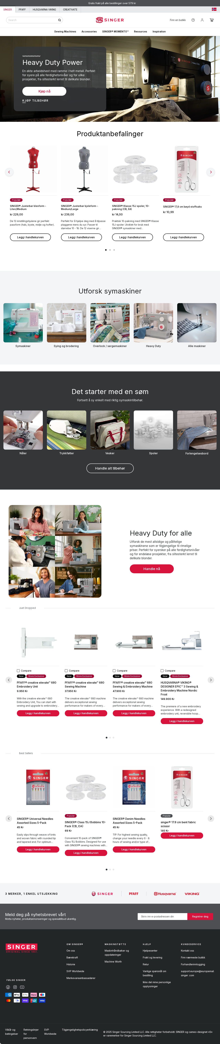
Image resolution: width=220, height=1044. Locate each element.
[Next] (211, 172)
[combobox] (34, 20)
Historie (71, 964)
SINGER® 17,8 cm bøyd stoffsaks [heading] (182, 206)
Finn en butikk (178, 20)
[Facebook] (8, 987)
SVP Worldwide (75, 971)
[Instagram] (15, 987)
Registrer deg (200, 916)
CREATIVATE (70, 9)
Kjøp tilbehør (35, 100)
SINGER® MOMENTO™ (115, 31)
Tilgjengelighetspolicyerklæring (80, 1029)
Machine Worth (113, 961)
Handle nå (151, 569)
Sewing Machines (65, 31)
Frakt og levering (152, 957)
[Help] (193, 20)
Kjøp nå (44, 91)
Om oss (71, 950)
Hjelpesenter (150, 950)
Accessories (89, 31)
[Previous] (9, 172)
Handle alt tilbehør (110, 468)
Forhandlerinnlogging (193, 964)
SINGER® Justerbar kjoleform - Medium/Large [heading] (79, 207)
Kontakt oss (187, 950)
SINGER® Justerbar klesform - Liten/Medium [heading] (28, 207)
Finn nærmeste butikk (193, 957)
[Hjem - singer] (21, 948)
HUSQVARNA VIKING (44, 9)
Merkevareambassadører (81, 978)
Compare (26, 670)
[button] (212, 20)
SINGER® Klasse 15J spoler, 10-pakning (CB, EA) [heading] (130, 207)
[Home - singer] (110, 20)
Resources (140, 31)
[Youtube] (22, 987)
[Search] (60, 20)
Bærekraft (72, 957)
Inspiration (159, 31)
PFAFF (22, 9)
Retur (146, 964)
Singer (7, 9)
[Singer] (102, 893)
